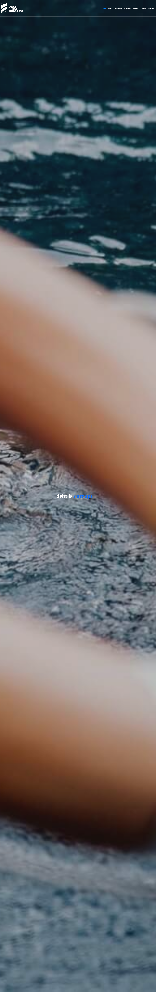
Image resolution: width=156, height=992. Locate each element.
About (110, 8)
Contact (151, 8)
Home (104, 8)
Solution (136, 8)
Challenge (127, 8)
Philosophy (118, 8)
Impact (143, 8)
